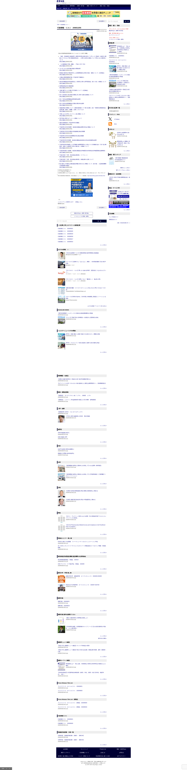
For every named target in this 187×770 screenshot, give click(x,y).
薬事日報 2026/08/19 (64, 605)
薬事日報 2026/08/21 (64, 601)
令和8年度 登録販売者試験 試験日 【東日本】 (71, 735)
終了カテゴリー (121, 756)
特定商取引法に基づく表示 (103, 756)
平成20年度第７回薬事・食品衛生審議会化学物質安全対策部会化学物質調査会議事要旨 (82, 150)
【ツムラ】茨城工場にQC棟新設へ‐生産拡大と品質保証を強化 (82, 317)
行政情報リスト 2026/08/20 (65, 231)
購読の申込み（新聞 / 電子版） (81, 213)
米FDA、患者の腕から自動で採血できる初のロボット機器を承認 (83, 334)
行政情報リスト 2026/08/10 (65, 241)
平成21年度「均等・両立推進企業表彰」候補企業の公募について (76, 159)
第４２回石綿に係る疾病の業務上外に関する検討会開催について (76, 94)
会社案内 (65, 749)
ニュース (65, 5)
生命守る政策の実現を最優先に (66, 449)
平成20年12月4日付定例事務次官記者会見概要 (71, 135)
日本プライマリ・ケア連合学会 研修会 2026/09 (71, 564)
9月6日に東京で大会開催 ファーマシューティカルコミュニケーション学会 (78, 541)
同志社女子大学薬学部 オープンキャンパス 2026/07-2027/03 (82, 584)
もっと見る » (103, 245)
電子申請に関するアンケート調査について (70, 118)
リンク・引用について (84, 756)
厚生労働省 (62, 61)
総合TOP (59, 8)
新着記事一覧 (66, 8)
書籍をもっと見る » (125, 167)
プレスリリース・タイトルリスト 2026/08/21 (70, 686)
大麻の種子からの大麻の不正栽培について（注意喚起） (74, 90)
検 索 (99, 221)
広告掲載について (84, 752)
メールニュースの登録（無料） (81, 216)
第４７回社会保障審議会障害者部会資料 (69, 99)
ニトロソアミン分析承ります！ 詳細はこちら (70, 202)
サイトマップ (84, 749)
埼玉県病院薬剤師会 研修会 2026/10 (68, 559)
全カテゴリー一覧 (75, 8)
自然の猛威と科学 (62, 437)
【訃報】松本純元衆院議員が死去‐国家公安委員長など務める (82, 490)
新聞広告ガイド (113, 219)
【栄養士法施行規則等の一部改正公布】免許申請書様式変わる (74, 379)
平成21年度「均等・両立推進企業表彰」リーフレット (73, 155)
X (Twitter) (116, 119)
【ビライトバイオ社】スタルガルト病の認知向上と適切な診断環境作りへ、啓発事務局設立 (82, 383)
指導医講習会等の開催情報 (66, 86)
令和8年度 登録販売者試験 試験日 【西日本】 (71, 739)
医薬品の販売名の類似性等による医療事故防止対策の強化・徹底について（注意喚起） (82, 73)
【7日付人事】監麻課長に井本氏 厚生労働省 (78, 416)
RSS (115, 124)
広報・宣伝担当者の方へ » (123, 222)
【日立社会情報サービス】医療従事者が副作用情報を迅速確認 (82, 253)
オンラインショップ (114, 35)
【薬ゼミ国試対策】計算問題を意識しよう (77, 617)
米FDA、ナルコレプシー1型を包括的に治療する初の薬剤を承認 (82, 342)
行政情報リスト (64, 24)
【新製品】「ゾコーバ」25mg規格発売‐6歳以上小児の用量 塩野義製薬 (77, 399)
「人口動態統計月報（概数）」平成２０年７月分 (72, 64)
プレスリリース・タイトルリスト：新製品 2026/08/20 (72, 702)
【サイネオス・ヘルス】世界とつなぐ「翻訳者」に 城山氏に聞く (83, 279)
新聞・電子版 (80, 5)
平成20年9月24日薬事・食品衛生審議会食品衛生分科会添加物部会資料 (78, 140)
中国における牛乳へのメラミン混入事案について (72, 114)
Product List (103, 749)
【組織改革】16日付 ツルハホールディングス (70, 411)
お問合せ (121, 752)
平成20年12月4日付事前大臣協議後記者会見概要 (72, 131)
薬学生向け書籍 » (102, 638)
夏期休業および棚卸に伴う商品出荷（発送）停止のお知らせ (123, 143)
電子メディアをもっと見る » (123, 170)
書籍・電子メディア (92, 5)
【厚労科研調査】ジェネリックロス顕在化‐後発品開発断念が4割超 (75, 313)
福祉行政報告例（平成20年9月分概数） (69, 122)
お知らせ (103, 752)
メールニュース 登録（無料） (116, 39)
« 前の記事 (62, 21)
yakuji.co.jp (83, 761)
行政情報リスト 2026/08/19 (65, 233)
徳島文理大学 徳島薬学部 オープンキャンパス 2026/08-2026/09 (84, 576)
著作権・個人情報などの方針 (65, 756)
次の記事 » (101, 21)
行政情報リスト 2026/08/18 (65, 236)
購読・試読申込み (121, 749)
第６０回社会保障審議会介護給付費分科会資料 (71, 103)
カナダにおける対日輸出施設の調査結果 (69, 68)
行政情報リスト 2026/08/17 (65, 239)
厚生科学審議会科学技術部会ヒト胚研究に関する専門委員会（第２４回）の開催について (82, 81)
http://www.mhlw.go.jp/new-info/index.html (96, 175)
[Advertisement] (82, 364)
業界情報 (72, 5)
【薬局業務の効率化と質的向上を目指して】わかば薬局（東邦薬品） (84, 465)
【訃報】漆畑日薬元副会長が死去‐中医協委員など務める (80, 499)
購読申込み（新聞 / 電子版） (116, 30)
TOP (59, 5)
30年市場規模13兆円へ (64, 432)
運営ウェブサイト (65, 752)
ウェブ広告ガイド (113, 217)
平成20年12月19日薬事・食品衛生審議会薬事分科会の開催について (77, 127)
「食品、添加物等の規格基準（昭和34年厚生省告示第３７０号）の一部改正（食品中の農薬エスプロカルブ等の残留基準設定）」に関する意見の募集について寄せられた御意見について (82, 58)
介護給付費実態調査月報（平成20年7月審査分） (72, 77)
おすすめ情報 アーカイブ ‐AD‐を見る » (97, 306)
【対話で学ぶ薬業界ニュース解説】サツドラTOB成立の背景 (73, 645)
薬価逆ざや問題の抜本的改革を (66, 453)
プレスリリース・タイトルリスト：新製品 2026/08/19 (72, 707)
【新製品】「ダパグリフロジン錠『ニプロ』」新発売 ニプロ (74, 395)
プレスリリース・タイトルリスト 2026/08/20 (70, 690)
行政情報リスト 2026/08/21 (65, 228)
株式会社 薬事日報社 (93, 763)
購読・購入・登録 (104, 5)
